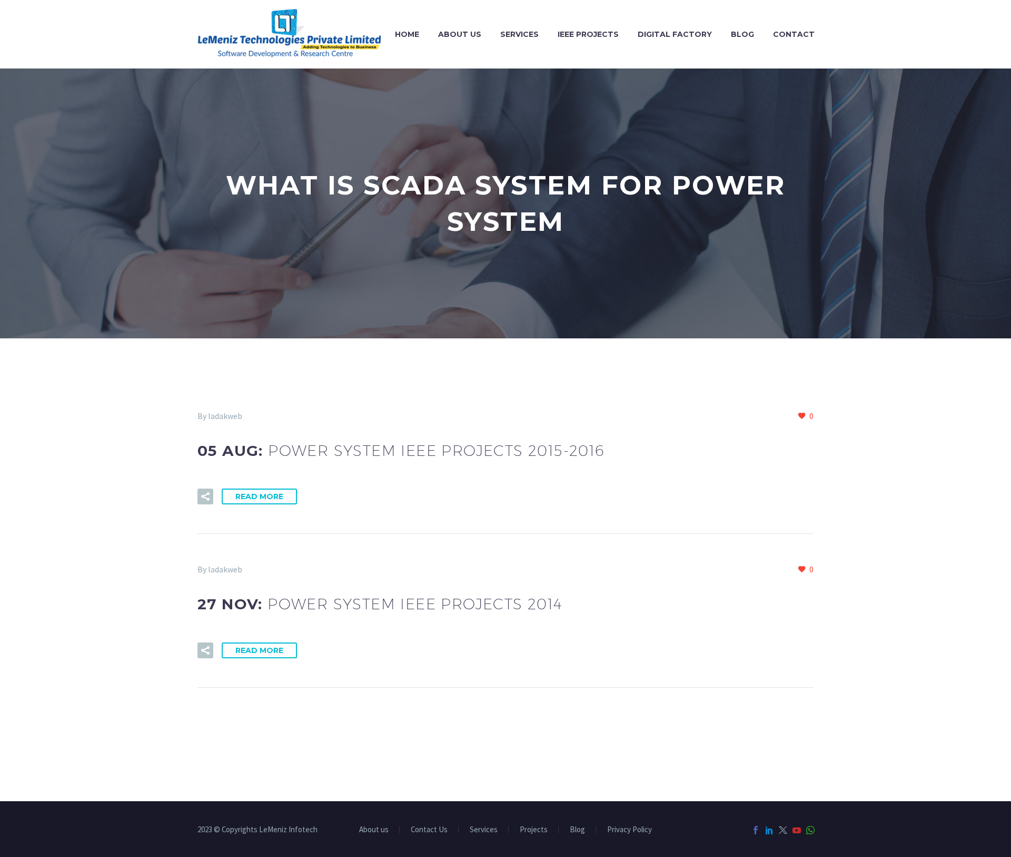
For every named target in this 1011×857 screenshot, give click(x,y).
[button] (205, 496)
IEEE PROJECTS (588, 34)
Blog (742, 34)
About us (459, 34)
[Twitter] (783, 830)
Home (407, 34)
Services (519, 34)
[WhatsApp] (810, 830)
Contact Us (429, 830)
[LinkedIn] (769, 830)
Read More (259, 496)
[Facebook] (755, 830)
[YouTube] (796, 830)
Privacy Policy (629, 830)
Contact (794, 34)
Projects (534, 830)
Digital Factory (675, 34)
